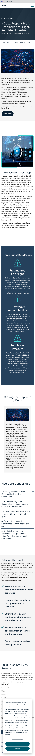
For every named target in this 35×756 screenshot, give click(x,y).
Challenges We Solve (23, 42)
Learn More (8, 114)
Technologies (8, 18)
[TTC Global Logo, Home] (3, 5)
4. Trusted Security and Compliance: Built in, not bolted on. (15, 523)
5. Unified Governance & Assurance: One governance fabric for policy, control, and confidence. (14, 535)
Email (3, 698)
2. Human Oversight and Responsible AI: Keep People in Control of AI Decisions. (14, 504)
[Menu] (32, 6)
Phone (3, 691)
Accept (17, 743)
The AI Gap (6, 42)
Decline (17, 748)
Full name (5, 684)
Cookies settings (17, 739)
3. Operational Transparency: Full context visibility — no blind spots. (15, 514)
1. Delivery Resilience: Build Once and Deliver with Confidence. (13, 494)
